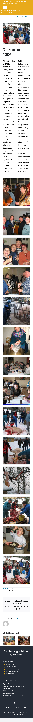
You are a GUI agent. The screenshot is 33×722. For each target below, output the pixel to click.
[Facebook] (14, 703)
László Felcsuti (6, 589)
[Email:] (18, 703)
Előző (17, 16)
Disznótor (22, 589)
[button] (4, 640)
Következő (25, 16)
